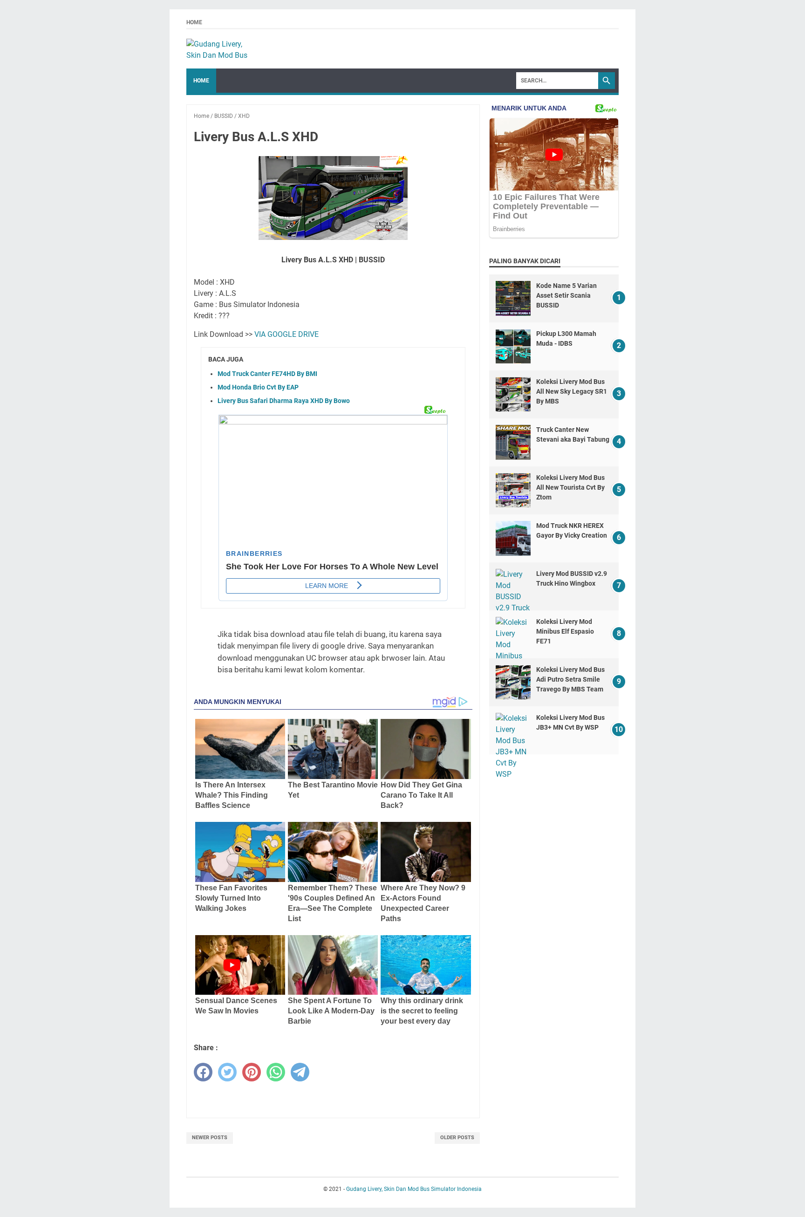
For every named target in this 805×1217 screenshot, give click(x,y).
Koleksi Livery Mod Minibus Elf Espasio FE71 (565, 631)
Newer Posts (209, 1138)
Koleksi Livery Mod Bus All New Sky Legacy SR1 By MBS (571, 391)
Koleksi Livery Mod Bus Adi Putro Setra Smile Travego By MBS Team (570, 679)
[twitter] (227, 1072)
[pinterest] (251, 1072)
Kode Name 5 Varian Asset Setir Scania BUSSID (566, 295)
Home (194, 22)
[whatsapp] (275, 1072)
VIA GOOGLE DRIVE (286, 334)
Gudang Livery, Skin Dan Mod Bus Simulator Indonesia (414, 1189)
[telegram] (300, 1072)
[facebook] (203, 1072)
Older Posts (457, 1138)
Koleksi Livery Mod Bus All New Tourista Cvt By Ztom (570, 487)
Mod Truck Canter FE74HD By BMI (267, 373)
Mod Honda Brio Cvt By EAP (258, 387)
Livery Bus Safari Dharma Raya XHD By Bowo (284, 400)
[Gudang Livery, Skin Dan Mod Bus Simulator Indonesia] (221, 49)
